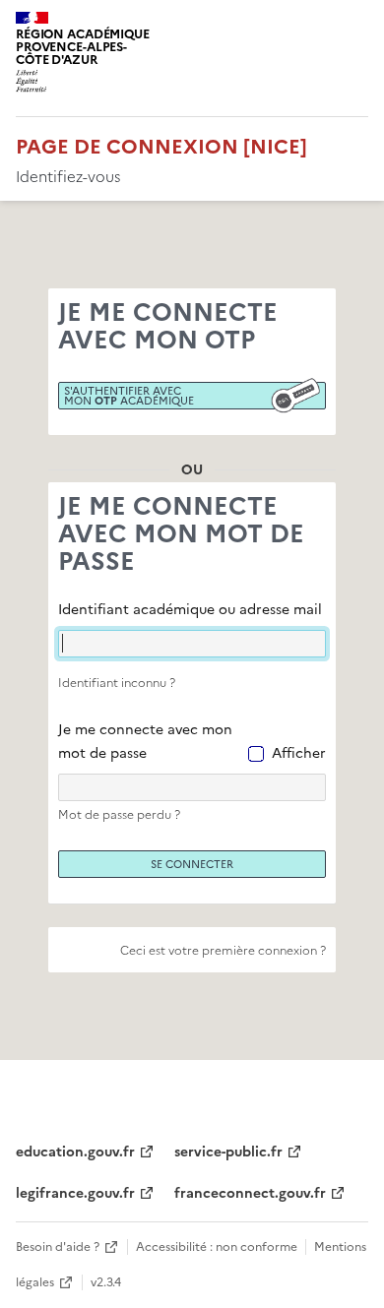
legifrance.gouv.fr (75, 1193)
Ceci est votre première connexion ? (223, 951)
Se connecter (192, 864)
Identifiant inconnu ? (116, 683)
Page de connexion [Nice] (161, 146)
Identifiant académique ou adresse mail (190, 609)
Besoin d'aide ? (57, 1247)
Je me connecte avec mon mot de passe (145, 741)
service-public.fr (228, 1152)
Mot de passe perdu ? (119, 815)
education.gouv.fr (75, 1152)
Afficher (299, 753)
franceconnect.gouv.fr (250, 1193)
